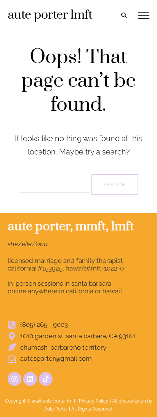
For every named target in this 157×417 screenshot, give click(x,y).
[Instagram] (14, 379)
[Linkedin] (30, 379)
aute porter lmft (50, 15)
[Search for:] (55, 183)
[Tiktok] (46, 379)
